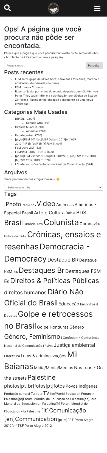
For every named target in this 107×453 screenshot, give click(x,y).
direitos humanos (25, 292)
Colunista (61, 222)
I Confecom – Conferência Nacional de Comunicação (50, 164)
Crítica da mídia (15, 236)
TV (46, 393)
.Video (45, 203)
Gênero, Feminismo (32, 336)
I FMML (48, 346)
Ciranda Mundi (24, 127)
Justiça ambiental (74, 345)
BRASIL (20, 118)
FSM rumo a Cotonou (29, 87)
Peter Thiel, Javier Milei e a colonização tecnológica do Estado (56, 95)
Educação (68, 304)
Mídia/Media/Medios (53, 367)
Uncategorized (24, 135)
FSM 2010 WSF (25, 147)
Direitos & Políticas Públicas (54, 280)
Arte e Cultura (49, 212)
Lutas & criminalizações (43, 355)
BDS (81, 212)
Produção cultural (17, 394)
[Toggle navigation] (97, 8)
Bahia (70, 212)
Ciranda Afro (34, 122)
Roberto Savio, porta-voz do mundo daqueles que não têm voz (56, 91)
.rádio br (28, 205)
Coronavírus (91, 223)
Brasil (13, 222)
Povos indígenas (82, 386)
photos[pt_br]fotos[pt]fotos (34, 386)
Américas (32, 131)
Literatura (12, 356)
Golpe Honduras (53, 327)
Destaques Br (41, 270)
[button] (7, 8)
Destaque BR (62, 260)
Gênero (76, 327)
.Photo (12, 204)
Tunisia (36, 393)
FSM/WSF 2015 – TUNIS (30, 151)
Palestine (41, 377)
